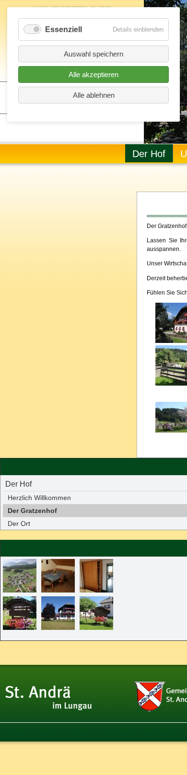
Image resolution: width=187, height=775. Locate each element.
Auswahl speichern (93, 54)
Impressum (118, 732)
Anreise (16, 732)
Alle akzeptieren (93, 74)
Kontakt (49, 732)
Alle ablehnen (94, 95)
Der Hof (148, 153)
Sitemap (82, 732)
